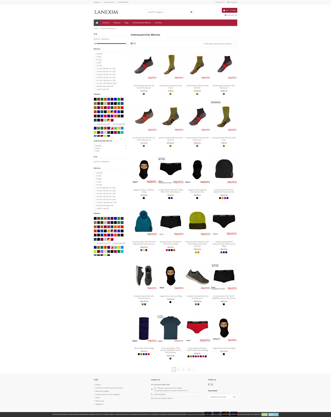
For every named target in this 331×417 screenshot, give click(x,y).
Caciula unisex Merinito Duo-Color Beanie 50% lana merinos (197, 244)
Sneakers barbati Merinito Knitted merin (197, 297)
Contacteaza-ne (109, 2)
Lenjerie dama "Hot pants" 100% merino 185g (170, 243)
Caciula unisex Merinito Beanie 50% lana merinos (223, 191)
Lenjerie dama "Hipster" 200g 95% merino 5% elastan (171, 191)
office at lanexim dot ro (163, 398)
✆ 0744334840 (123, 2)
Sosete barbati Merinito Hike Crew (224, 139)
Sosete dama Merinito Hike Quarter (197, 87)
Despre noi (99, 401)
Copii (97, 151)
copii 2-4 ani (103, 89)
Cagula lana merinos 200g (171, 296)
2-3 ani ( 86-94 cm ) (106, 69)
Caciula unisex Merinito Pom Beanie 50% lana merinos (144, 243)
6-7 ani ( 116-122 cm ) (106, 80)
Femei (97, 148)
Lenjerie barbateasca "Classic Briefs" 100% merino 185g (224, 244)
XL (99, 66)
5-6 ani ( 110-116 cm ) (106, 77)
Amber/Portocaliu (103, 124)
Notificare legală (102, 391)
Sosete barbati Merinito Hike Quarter (170, 139)
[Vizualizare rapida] (147, 82)
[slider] (96, 43)
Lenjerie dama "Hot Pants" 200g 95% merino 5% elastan (224, 297)
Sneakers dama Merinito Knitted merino (144, 297)
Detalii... (273, 414)
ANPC (97, 398)
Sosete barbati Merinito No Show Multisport (144, 139)
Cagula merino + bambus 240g (143, 191)
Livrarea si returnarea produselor (109, 388)
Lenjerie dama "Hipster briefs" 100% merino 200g (197, 349)
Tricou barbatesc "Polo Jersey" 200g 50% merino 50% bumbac (170, 350)
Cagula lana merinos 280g (224, 348)
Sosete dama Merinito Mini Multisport (224, 87)
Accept (264, 414)
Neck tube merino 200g (144, 348)
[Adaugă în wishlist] (140, 82)
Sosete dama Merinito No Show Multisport (143, 87)
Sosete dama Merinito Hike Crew (171, 87)
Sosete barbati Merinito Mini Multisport (197, 139)
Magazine (97, 2)
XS (99, 54)
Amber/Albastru (119, 124)
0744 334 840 (160, 394)
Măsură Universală (105, 86)
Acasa (97, 385)
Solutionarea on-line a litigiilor (107, 394)
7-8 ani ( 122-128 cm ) (106, 83)
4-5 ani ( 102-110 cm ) (106, 74)
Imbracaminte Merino (103, 141)
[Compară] (144, 82)
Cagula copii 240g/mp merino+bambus (197, 191)
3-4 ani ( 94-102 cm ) (106, 72)
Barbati (98, 146)
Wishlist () (221, 2)
